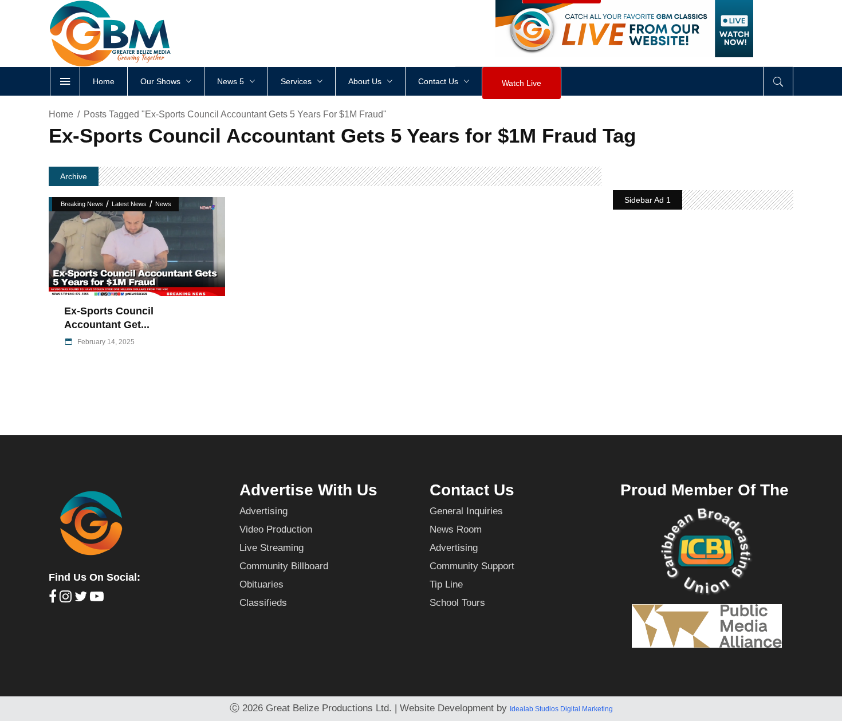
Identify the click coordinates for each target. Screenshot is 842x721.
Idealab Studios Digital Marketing (561, 709)
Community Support (472, 566)
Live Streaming (271, 547)
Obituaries (261, 584)
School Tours (457, 602)
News (163, 203)
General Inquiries (466, 511)
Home (61, 114)
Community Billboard (283, 566)
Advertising (263, 511)
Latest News (129, 203)
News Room (456, 529)
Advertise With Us (308, 490)
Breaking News (82, 203)
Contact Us (472, 490)
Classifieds (263, 602)
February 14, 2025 (105, 342)
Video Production (275, 529)
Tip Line (446, 584)
